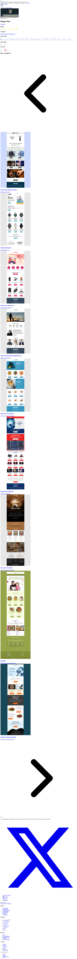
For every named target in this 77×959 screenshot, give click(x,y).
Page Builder (5, 909)
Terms (4, 955)
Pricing (28, 2)
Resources (23, 2)
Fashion (9, 34)
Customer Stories (6, 936)
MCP (4, 928)
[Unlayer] (2, 1)
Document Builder (6, 910)
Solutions (11, 2)
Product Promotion (4, 34)
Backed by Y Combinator (5, 903)
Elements (4, 913)
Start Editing (2, 24)
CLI (3, 930)
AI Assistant (5, 914)
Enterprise (5, 945)
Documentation (6, 920)
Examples (5, 923)
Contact (4, 949)
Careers (4, 947)
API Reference (6, 921)
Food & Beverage (3, 415)
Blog (4, 934)
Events (4, 191)
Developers (17, 2)
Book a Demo (5, 950)
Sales (1, 250)
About (4, 944)
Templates (5, 938)
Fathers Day (13, 34)
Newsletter (9, 663)
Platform (2, 2)
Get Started (5, 4)
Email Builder (5, 908)
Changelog (5, 925)
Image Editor (5, 912)
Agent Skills (5, 926)
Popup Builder (5, 911)
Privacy (4, 954)
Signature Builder (6, 939)
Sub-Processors (6, 956)
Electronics (2, 307)
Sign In (1, 4)
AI (6, 2)
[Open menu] (1, 6)
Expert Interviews (6, 937)
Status (4, 957)
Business (2, 357)
